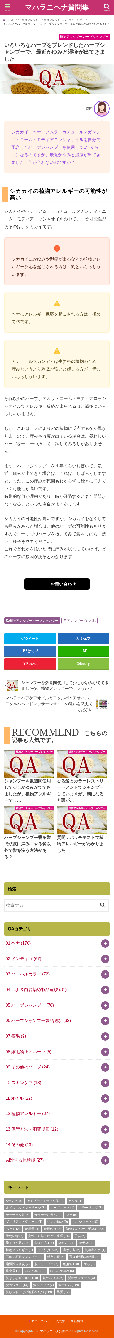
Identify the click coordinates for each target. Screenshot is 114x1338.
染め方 (66, 1243)
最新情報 (77, 1321)
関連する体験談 (25, 1160)
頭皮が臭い (35, 1271)
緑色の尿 (56, 1257)
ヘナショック (85, 1222)
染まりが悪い (18, 1243)
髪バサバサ (68, 1285)
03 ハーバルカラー (28, 974)
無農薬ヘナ (95, 1250)
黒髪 (63, 1292)
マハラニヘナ (40, 1321)
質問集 (60, 1321)
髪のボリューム (81, 1278)
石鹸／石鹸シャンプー (24, 1257)
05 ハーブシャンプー (30, 1005)
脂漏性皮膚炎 (18, 1264)
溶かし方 (71, 1250)
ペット (13, 1229)
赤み (89, 1264)
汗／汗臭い (48, 1250)
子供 (79, 1236)
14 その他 (19, 1144)
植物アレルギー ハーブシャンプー (34, 620)
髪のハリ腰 (53, 1278)
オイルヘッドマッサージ (26, 1208)
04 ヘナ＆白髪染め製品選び (36, 989)
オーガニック (62, 1208)
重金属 (13, 1271)
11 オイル (19, 1098)
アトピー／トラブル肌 (45, 1201)
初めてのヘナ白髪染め (85, 1229)
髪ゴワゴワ (17, 1285)
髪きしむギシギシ (22, 1278)
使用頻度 (52, 1229)
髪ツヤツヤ (43, 1285)
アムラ (75, 1201)
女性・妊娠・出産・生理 (49, 1236)
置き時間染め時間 (84, 1257)
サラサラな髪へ (48, 1215)
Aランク (14, 1201)
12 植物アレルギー (28, 1113)
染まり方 (44, 1243)
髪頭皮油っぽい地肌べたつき (29, 1292)
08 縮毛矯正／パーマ (28, 1051)
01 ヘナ (18, 943)
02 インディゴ (23, 958)
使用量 (32, 1229)
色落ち (71, 1264)
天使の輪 (14, 1236)
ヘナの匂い (57, 1222)
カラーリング (91, 1208)
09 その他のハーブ (28, 1067)
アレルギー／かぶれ (81, 620)
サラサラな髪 (18, 1215)
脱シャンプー (46, 1264)
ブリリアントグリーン (24, 1222)
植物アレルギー (19, 1250)
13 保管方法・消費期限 (32, 1129)
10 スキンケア (23, 1082)
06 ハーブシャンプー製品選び (38, 1020)
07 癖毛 (16, 1036)
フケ (71, 1215)
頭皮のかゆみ (62, 1271)
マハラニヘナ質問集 (57, 7)
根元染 (86, 1243)
